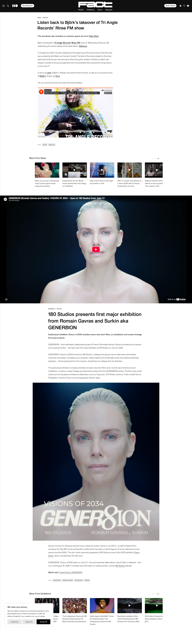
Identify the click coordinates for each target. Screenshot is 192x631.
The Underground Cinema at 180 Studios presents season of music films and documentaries (74, 618)
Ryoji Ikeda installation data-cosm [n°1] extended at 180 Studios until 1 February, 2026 (128, 618)
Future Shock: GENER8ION (70, 572)
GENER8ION (56, 580)
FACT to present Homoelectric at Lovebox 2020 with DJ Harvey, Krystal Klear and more (129, 183)
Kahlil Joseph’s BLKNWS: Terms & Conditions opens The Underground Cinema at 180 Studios (102, 620)
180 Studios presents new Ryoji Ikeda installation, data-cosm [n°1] (156, 618)
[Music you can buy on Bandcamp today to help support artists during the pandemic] (47, 170)
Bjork (45, 144)
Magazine (108, 10)
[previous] (153, 158)
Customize (14, 622)
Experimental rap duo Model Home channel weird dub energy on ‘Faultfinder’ (74, 183)
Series (100, 10)
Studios (81, 10)
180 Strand (15, 5)
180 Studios (120, 565)
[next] (157, 158)
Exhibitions (90, 10)
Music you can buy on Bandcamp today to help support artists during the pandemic (47, 183)
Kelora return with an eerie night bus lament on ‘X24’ (101, 182)
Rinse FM (52, 144)
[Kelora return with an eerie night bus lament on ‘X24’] (102, 170)
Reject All (29, 622)
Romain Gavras (68, 580)
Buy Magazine (27, 6)
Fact (46, 17)
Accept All (43, 622)
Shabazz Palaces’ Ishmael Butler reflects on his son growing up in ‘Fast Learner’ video (157, 183)
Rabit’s (43, 76)
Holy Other (94, 36)
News (39, 17)
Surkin (87, 580)
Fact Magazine (95, 4)
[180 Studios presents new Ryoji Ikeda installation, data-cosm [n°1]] (157, 605)
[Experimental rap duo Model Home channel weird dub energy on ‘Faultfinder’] (74, 170)
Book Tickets (170, 6)
